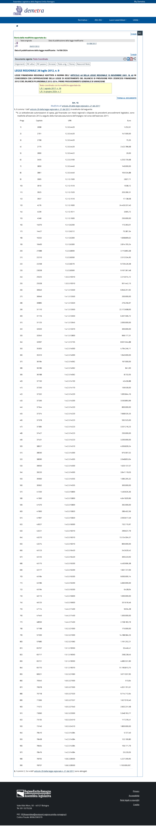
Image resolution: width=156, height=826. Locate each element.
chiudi (133, 34)
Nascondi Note (83, 64)
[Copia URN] (134, 58)
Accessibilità (134, 795)
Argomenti (19, 64)
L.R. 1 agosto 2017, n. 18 (50, 88)
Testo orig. (62, 64)
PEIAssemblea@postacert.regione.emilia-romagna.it (43, 814)
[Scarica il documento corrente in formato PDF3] (131, 59)
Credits (136, 804)
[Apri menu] (139, 33)
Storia (71, 64)
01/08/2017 (92, 43)
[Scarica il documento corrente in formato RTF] (128, 59)
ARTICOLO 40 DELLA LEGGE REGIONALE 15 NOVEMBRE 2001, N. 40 (101, 75)
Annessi (52, 64)
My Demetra (139, 1)
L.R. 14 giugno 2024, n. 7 (50, 91)
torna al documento (126, 98)
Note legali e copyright (129, 800)
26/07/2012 (34, 46)
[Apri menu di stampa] (125, 59)
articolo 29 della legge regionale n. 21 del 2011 (81, 105)
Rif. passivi (41, 64)
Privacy (136, 791)
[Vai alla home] (17, 25)
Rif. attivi (30, 64)
